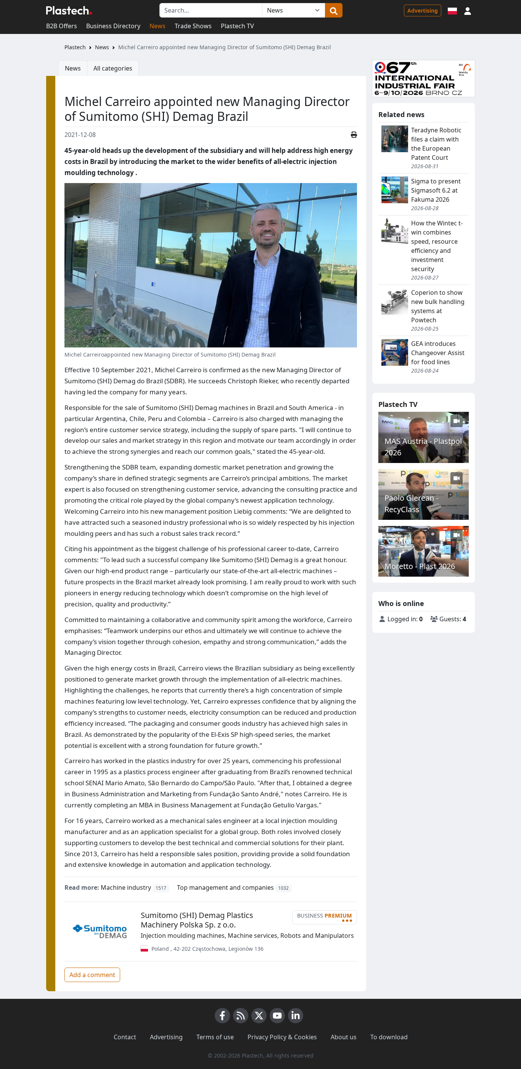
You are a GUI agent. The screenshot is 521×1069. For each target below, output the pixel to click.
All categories (112, 68)
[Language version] (452, 10)
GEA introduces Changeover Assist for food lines (438, 352)
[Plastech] (69, 10)
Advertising (422, 10)
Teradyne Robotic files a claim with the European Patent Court (436, 144)
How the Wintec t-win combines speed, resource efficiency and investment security (437, 246)
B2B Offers (61, 26)
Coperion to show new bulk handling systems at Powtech (438, 306)
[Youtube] (277, 1015)
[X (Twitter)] (259, 1015)
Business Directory (113, 26)
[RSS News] (240, 1015)
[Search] (334, 10)
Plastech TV (237, 26)
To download (389, 1037)
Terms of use (215, 1037)
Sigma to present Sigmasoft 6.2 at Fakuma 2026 (436, 190)
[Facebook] (222, 1015)
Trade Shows (193, 26)
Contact (125, 1037)
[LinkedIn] (295, 1015)
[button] (467, 10)
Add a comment (92, 975)
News (158, 26)
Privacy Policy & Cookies (282, 1037)
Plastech (75, 47)
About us (344, 1037)
